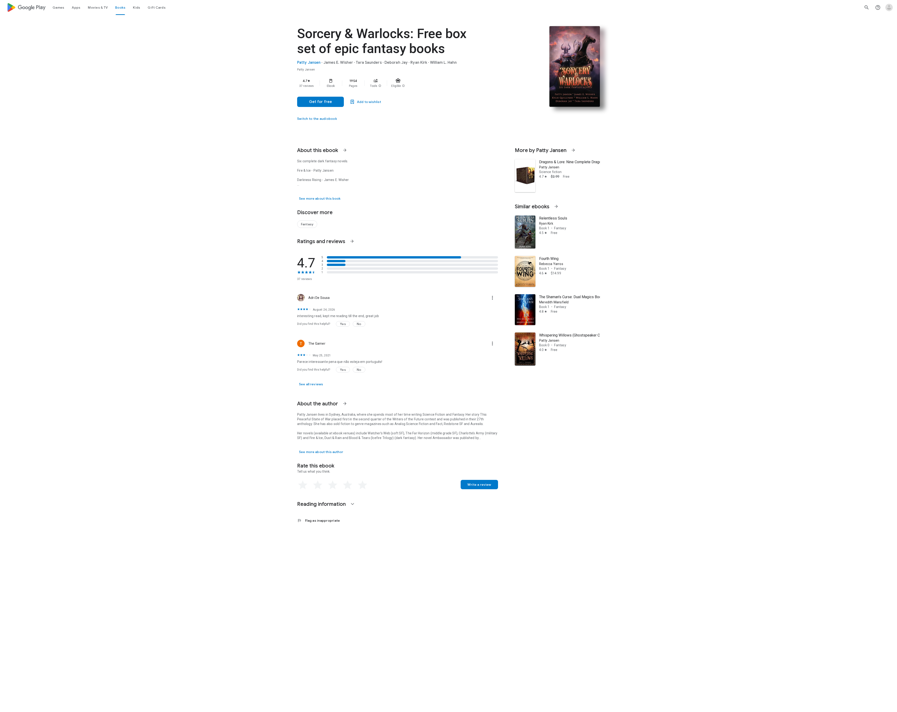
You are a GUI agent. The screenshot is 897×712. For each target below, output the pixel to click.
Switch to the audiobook (317, 119)
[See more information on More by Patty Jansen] (573, 150)
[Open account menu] (889, 7)
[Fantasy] (307, 224)
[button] (379, 86)
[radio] (302, 485)
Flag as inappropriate (318, 520)
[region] (390, 83)
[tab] (58, 7)
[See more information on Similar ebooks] (556, 206)
